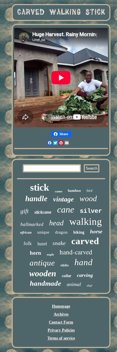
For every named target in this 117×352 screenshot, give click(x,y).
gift (24, 211)
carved (85, 241)
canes (58, 191)
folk (28, 243)
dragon (61, 232)
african (26, 232)
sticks (64, 265)
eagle (50, 254)
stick (39, 187)
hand (83, 262)
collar (66, 276)
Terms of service (61, 338)
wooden (42, 273)
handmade (45, 283)
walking (85, 221)
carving (85, 275)
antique (42, 262)
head (56, 223)
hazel (42, 243)
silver (91, 211)
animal (74, 284)
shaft (89, 285)
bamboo (74, 190)
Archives (61, 314)
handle (36, 198)
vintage (63, 199)
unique (43, 232)
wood (88, 198)
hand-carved (76, 252)
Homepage (61, 306)
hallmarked (31, 224)
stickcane (42, 212)
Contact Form (61, 322)
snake (59, 243)
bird (89, 191)
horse (96, 231)
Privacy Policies (61, 330)
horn (35, 253)
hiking (78, 232)
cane (65, 209)
